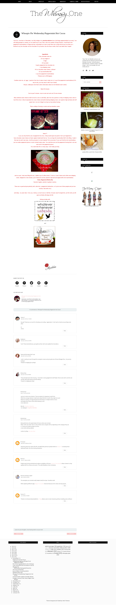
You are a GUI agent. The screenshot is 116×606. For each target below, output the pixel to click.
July (14, 586)
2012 (13, 556)
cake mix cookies (56, 549)
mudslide (49, 553)
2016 (13, 550)
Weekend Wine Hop (18, 572)
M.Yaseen (23, 441)
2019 (13, 546)
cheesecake (67, 549)
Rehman (23, 458)
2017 (13, 549)
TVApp (40, 499)
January (15, 592)
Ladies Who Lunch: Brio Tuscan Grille (92, 152)
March (15, 589)
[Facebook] (83, 70)
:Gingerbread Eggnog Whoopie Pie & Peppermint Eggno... (22, 562)
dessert (50, 551)
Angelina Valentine (29, 406)
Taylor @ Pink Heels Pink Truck (28, 354)
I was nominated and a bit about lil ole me (23, 565)
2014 (13, 553)
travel (56, 553)
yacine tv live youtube (56, 463)
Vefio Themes (66, 600)
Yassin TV (59, 446)
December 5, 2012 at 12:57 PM (26, 340)
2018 (13, 548)
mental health (52, 1)
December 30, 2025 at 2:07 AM (26, 443)
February (15, 591)
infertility (41, 1)
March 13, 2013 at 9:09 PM (25, 393)
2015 (13, 552)
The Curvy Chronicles (18, 569)
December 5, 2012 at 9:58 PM (26, 374)
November (15, 581)
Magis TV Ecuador (39, 483)
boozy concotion (54, 548)
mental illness (66, 551)
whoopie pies (66, 553)
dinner (59, 551)
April (14, 588)
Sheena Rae (23, 373)
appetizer (60, 546)
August (15, 585)
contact (96, 1)
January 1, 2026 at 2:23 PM (25, 460)
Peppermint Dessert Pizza (19, 559)
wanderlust (63, 1)
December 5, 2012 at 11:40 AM (26, 318)
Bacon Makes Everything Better (21, 571)
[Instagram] (86, 70)
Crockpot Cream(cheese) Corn (92, 109)
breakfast (47, 549)
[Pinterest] (89, 70)
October (15, 582)
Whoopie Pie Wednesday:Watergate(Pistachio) (22, 567)
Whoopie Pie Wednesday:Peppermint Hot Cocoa (31, 297)
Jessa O (23, 317)
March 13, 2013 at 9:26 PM (25, 419)
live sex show (32, 431)
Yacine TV (23, 494)
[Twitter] (93, 70)
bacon (67, 546)
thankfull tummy (74, 1)
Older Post (71, 533)
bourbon (65, 548)
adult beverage (49, 546)
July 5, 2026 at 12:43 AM (25, 495)
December (16, 558)
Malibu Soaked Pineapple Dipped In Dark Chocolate (92, 130)
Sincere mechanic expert (26, 475)
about (30, 1)
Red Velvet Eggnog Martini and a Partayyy (23, 564)
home (19, 1)
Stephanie (23, 339)
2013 (13, 555)
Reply (65, 330)
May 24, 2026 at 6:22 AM (25, 477)
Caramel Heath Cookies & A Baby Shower (23, 576)
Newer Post (18, 533)
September (16, 583)
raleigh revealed (85, 1)
